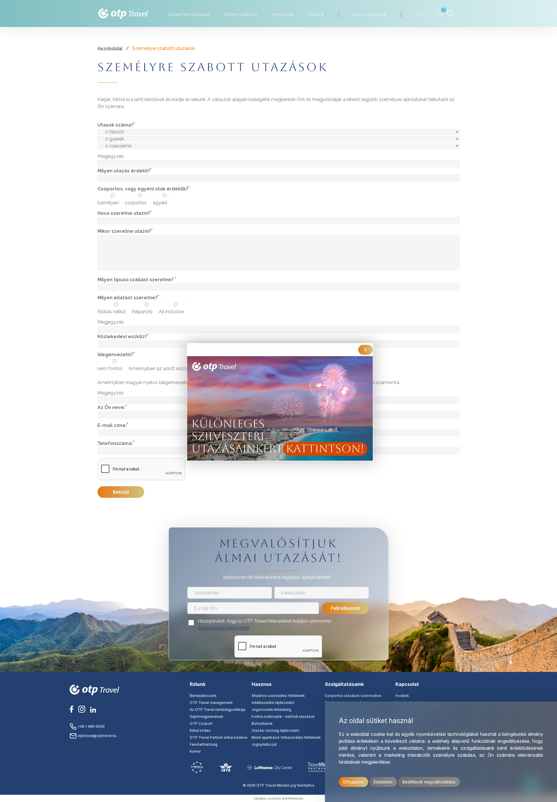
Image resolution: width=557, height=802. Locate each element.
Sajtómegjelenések (206, 716)
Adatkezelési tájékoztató (223, 628)
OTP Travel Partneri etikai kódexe (218, 737)
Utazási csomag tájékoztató (275, 730)
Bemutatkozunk (203, 695)
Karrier (195, 751)
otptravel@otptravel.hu (97, 735)
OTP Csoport (201, 723)
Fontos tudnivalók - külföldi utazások (283, 716)
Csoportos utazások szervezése (353, 695)
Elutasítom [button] (383, 781)
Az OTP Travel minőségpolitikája (217, 709)
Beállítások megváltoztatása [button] (428, 781)
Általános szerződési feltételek (278, 695)
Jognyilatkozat (264, 744)
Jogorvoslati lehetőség (271, 709)
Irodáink (402, 695)
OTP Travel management (211, 702)
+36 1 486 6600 (91, 726)
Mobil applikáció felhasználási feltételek (286, 737)
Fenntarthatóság (204, 744)
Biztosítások (262, 723)
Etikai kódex (200, 730)
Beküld (121, 492)
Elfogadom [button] (353, 781)
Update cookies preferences (278, 798)
